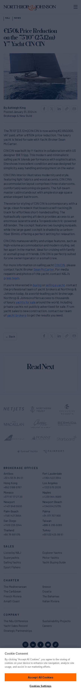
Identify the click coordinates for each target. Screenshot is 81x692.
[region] (40, 670)
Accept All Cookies (40, 677)
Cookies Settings (40, 686)
